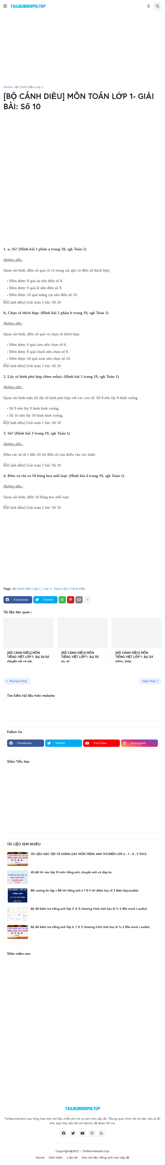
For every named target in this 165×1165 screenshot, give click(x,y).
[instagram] (92, 1133)
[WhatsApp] (62, 599)
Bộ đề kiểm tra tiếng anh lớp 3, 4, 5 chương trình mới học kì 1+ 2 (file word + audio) (89, 909)
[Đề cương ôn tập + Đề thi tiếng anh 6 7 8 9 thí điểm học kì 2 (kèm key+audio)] (17, 895)
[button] (5, 6)
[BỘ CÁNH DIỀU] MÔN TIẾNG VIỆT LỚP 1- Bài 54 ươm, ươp (134, 657)
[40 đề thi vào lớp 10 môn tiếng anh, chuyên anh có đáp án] (17, 877)
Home (7, 87)
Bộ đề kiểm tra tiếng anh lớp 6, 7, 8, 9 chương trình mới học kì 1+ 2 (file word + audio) (90, 927)
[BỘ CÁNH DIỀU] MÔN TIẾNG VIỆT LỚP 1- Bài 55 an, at (80, 657)
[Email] (79, 599)
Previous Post (18, 681)
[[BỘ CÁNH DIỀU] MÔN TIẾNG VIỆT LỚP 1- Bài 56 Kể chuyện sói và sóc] (28, 633)
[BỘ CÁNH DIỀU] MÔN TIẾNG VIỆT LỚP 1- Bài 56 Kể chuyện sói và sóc (28, 657)
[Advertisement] (82, 49)
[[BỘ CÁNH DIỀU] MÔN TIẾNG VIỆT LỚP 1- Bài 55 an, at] (82, 633)
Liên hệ (72, 1157)
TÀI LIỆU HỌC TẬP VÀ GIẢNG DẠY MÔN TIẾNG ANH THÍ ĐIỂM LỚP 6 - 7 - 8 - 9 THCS (89, 854)
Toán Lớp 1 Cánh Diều (69, 589)
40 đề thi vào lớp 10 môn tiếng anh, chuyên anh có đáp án (71, 872)
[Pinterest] (70, 599)
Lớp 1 (47, 589)
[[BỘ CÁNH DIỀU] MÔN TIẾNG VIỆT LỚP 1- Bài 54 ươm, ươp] (136, 633)
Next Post (149, 681)
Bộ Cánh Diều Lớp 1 (29, 87)
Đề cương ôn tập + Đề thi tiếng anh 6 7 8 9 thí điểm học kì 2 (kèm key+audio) (84, 890)
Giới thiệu (56, 1157)
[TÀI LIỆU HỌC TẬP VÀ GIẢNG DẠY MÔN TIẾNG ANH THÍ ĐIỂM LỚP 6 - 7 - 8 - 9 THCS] (17, 859)
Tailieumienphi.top (95, 1151)
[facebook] (63, 1133)
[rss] (101, 1133)
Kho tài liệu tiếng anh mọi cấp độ (105, 1157)
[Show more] (87, 599)
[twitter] (73, 1133)
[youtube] (82, 1133)
